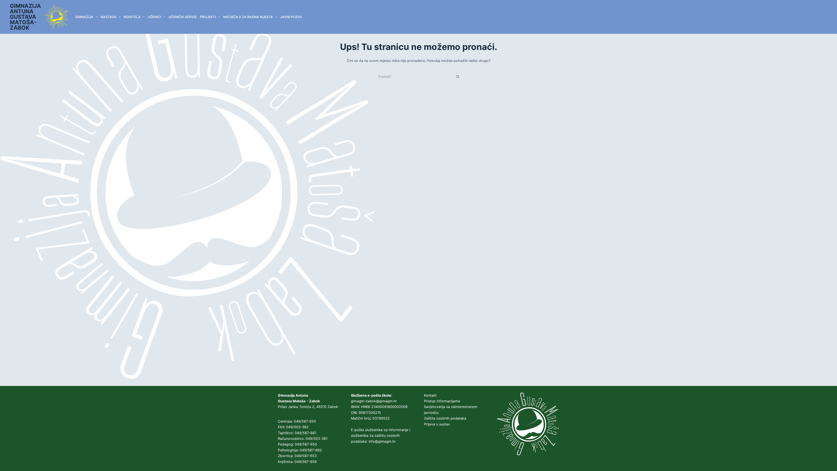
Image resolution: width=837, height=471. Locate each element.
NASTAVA (108, 17)
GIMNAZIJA (84, 17)
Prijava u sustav (437, 424)
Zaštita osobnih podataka (445, 418)
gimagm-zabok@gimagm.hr (374, 401)
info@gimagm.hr (382, 441)
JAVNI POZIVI (291, 17)
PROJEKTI (208, 17)
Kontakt (430, 395)
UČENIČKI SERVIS (182, 17)
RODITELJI (132, 17)
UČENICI (154, 17)
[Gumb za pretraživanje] (457, 76)
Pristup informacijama (442, 401)
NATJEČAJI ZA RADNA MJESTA (248, 17)
